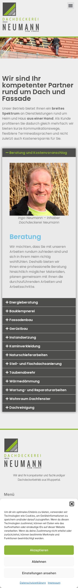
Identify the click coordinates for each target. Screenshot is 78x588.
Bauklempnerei (22, 311)
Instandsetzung (22, 337)
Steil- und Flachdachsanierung (35, 363)
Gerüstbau (18, 328)
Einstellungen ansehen (39, 573)
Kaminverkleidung (24, 346)
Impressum (54, 582)
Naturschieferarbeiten (28, 355)
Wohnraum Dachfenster (30, 398)
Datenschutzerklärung (33, 582)
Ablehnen (39, 562)
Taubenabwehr (22, 372)
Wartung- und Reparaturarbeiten (37, 390)
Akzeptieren (39, 550)
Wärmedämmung (24, 381)
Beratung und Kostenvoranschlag (38, 152)
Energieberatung (23, 302)
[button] (72, 504)
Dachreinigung (21, 407)
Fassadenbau (21, 319)
